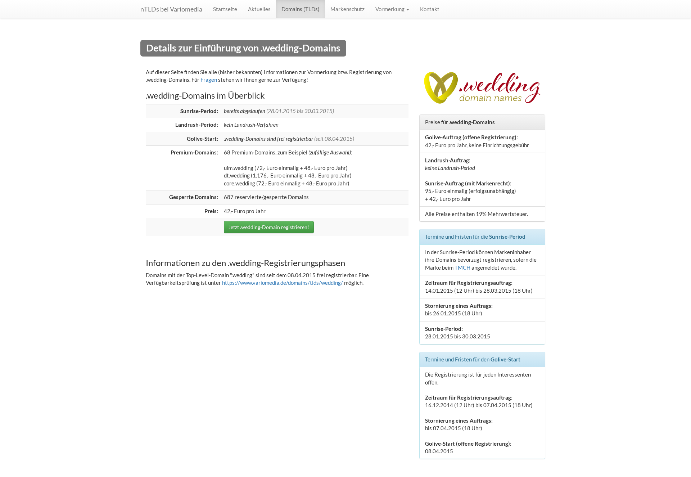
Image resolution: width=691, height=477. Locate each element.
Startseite (225, 9)
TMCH (462, 267)
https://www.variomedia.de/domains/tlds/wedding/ (282, 282)
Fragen (208, 79)
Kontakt (429, 9)
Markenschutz (347, 9)
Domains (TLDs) (300, 9)
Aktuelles (259, 9)
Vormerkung (390, 9)
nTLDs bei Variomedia (171, 9)
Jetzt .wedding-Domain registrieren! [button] (269, 227)
